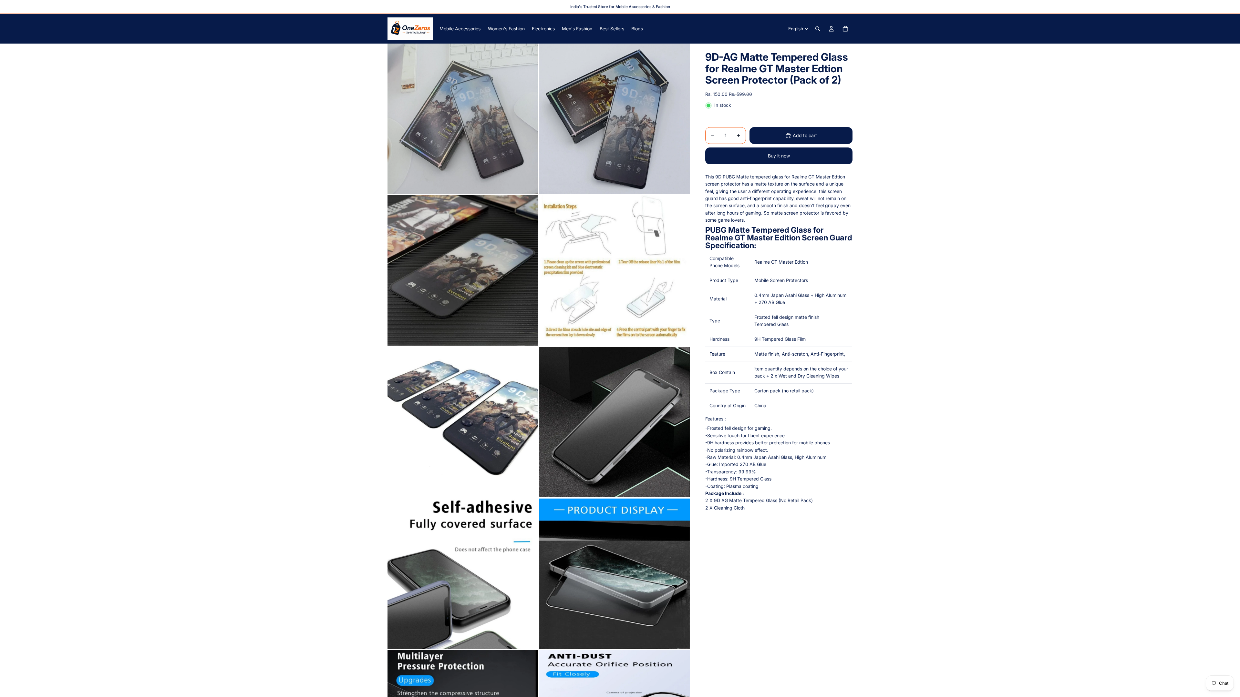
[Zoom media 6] (614, 422)
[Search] (818, 29)
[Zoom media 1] (463, 119)
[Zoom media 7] (463, 574)
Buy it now (779, 155)
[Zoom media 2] (614, 119)
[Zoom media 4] (614, 270)
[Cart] (845, 29)
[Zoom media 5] (463, 422)
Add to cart (805, 135)
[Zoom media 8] (614, 574)
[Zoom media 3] (463, 270)
